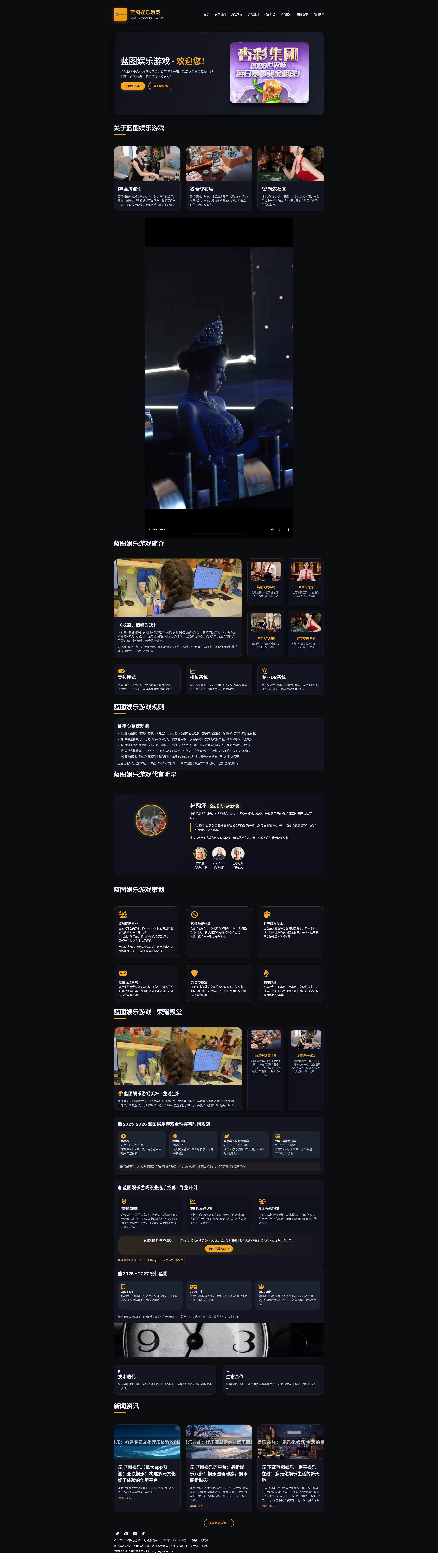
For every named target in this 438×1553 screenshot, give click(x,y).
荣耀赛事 (302, 14)
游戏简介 (236, 14)
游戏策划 (286, 14)
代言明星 (269, 14)
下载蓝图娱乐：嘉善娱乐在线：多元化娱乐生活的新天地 (291, 1473)
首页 (206, 14)
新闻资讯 (318, 14)
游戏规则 (253, 14)
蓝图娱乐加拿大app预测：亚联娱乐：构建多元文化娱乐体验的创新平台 (147, 1473)
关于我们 (220, 14)
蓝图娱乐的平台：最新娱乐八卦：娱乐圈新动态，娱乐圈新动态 (219, 1473)
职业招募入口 (217, 1248)
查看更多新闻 (217, 1523)
